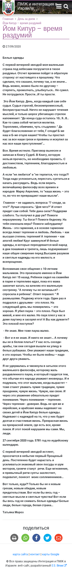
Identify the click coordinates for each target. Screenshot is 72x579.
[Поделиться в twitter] (47, 537)
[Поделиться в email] (58, 537)
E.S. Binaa (59, 566)
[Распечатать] (14, 537)
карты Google (50, 554)
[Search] (66, 7)
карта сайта (20, 554)
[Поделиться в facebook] (36, 537)
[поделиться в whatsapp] (25, 537)
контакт (35, 554)
